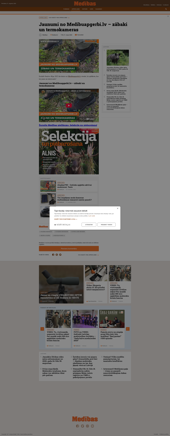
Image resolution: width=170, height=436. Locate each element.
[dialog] (85, 218)
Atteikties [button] (89, 225)
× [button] (117, 208)
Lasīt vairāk (91, 216)
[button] (85, 219)
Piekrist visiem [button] (106, 225)
